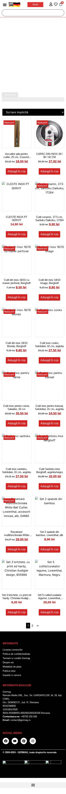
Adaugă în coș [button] (17, 171)
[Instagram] (33, 741)
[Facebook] (6, 741)
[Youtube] (15, 741)
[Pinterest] (24, 741)
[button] (5, 5)
